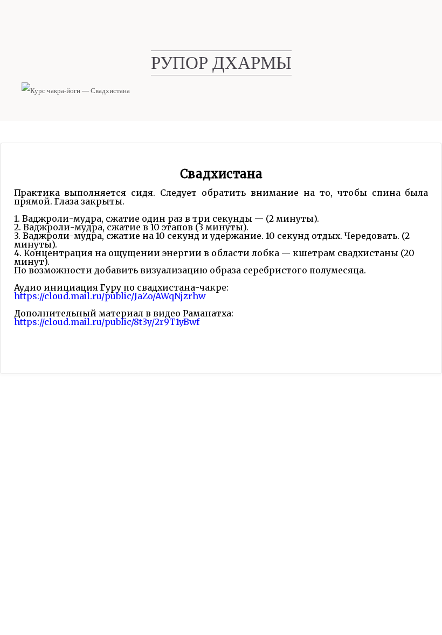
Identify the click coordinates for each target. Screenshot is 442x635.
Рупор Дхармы (221, 63)
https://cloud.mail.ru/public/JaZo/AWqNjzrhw (109, 296)
